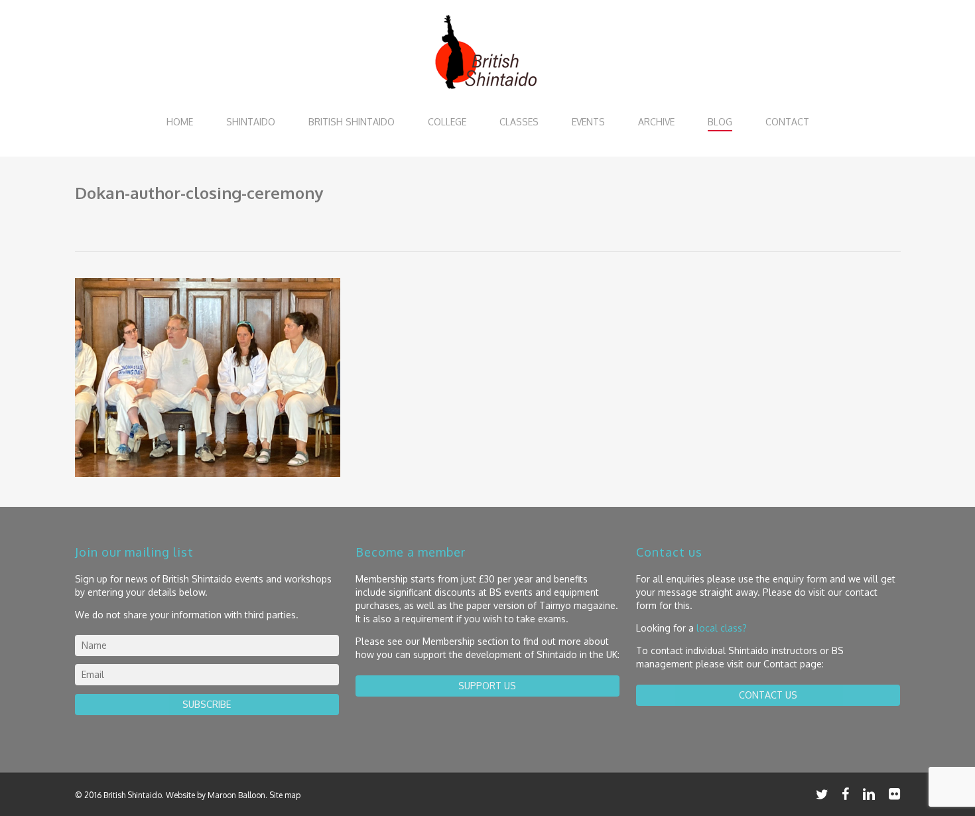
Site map (284, 795)
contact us (768, 695)
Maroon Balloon (236, 795)
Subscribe (206, 704)
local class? (721, 628)
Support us (487, 685)
